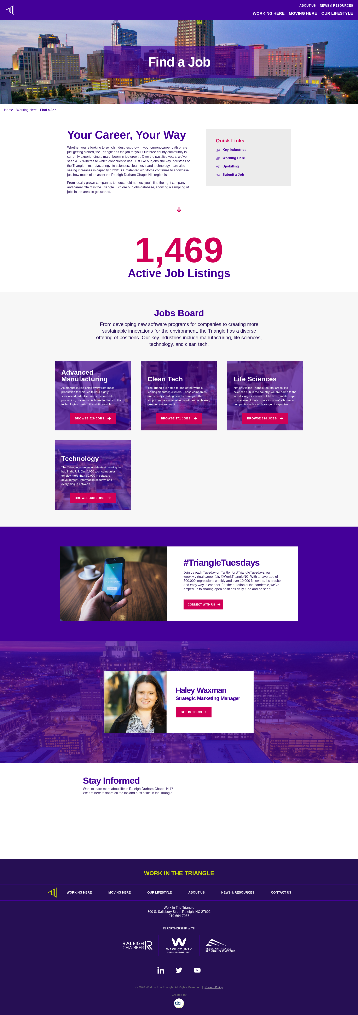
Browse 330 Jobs (262, 418)
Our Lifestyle (337, 13)
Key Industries (235, 149)
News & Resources (336, 5)
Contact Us (281, 892)
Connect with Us (201, 604)
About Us (307, 5)
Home (8, 110)
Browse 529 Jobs (89, 418)
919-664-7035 (179, 916)
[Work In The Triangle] (10, 10)
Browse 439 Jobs (89, 498)
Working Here (269, 13)
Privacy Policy (214, 987)
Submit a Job (233, 174)
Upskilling (231, 166)
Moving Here (303, 13)
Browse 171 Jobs (176, 418)
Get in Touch (192, 712)
